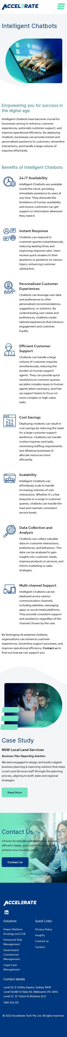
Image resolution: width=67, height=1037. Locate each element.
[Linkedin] (6, 912)
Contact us (50, 648)
